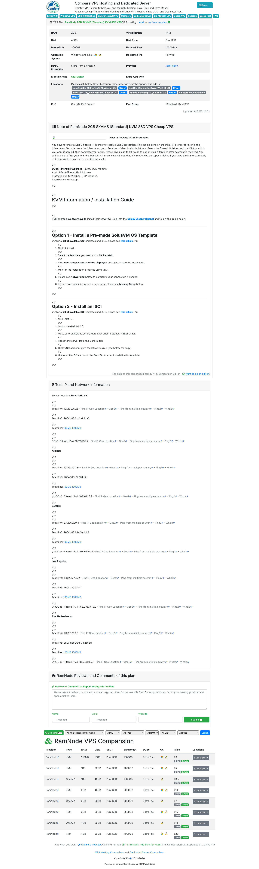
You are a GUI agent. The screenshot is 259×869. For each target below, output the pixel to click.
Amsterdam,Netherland (192, 92)
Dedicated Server (142, 16)
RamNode (171, 65)
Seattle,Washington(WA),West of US (149, 88)
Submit (195, 719)
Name (55, 713)
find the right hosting (124, 7)
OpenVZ (70, 779)
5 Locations (200, 757)
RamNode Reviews (73, 675)
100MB (67, 427)
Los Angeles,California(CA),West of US (94, 88)
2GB (83, 789)
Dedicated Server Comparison (147, 852)
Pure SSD (111, 757)
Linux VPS (52, 16)
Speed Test (205, 16)
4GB (83, 822)
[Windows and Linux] (164, 758)
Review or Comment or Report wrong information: (84, 686)
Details (185, 761)
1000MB (76, 427)
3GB (83, 811)
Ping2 (157, 408)
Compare (126, 16)
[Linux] (162, 779)
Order (122, 88)
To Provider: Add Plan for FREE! (143, 844)
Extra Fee (148, 757)
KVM (68, 757)
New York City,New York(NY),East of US (95, 92)
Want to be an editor (197, 373)
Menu (205, 5)
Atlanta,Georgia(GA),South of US (148, 92)
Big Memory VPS (162, 16)
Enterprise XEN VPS (108, 16)
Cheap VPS (179, 16)
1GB (83, 768)
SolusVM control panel (140, 218)
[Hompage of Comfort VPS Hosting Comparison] (53, 7)
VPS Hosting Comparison (109, 852)
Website (142, 713)
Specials (192, 16)
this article (127, 240)
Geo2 (112, 408)
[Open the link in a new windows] (58, 757)
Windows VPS (67, 16)
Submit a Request (91, 844)
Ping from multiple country (135, 408)
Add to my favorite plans (153, 22)
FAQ (216, 16)
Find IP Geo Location (92, 408)
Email (95, 713)
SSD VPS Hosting (86, 16)
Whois (168, 408)
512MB (85, 757)
